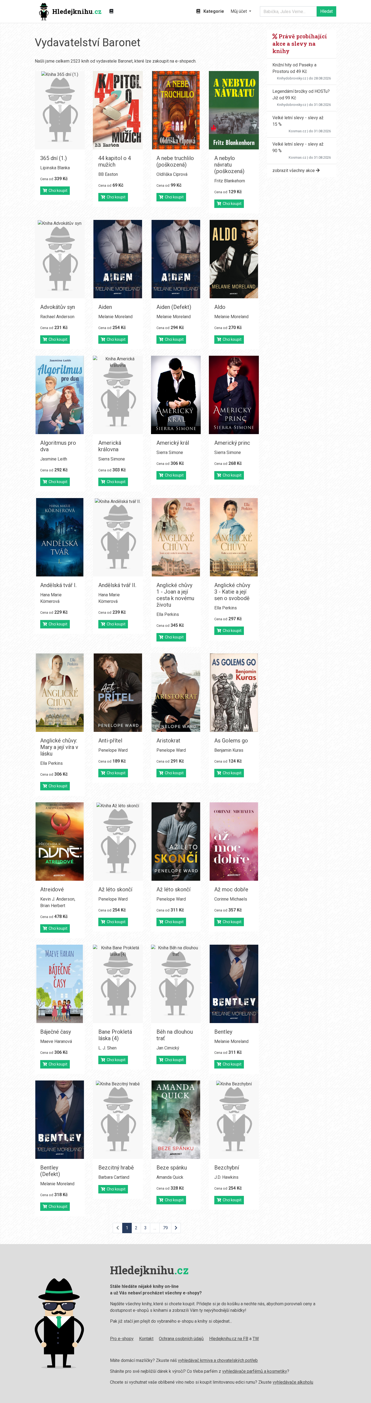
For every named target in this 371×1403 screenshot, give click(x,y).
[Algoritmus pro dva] (60, 395)
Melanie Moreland (115, 316)
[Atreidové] (60, 841)
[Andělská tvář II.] (118, 537)
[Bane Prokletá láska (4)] (118, 984)
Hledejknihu (77, 11)
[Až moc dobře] (234, 841)
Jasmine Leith (53, 459)
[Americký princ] (234, 395)
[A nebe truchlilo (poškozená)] (176, 110)
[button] (240, 11)
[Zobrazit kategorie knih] (111, 11)
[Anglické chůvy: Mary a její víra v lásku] (60, 692)
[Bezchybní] (234, 1119)
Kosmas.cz (297, 131)
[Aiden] (118, 259)
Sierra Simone (111, 459)
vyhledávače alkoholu (293, 1382)
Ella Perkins (167, 614)
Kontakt (146, 1338)
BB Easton (108, 174)
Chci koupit (57, 190)
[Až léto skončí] (118, 841)
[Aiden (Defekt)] (176, 259)
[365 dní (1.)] (60, 110)
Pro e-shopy (122, 1338)
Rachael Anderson (57, 316)
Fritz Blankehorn (229, 180)
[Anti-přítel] (118, 692)
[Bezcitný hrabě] (118, 1119)
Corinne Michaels (230, 899)
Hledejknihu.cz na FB (228, 1338)
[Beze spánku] (176, 1119)
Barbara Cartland (113, 1177)
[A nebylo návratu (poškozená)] (234, 110)
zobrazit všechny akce (294, 170)
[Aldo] (234, 259)
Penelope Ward (113, 750)
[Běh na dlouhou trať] (176, 984)
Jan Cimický (167, 1048)
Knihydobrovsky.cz (291, 78)
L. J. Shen (107, 1048)
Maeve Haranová (56, 1041)
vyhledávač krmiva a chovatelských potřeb (218, 1360)
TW (256, 1338)
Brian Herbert (52, 905)
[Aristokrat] (176, 692)
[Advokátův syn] (60, 259)
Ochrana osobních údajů (181, 1338)
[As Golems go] (234, 692)
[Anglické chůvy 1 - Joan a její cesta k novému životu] (176, 537)
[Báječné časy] (60, 984)
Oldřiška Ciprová (171, 174)
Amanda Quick (169, 1177)
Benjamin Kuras (228, 750)
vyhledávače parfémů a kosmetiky (254, 1371)
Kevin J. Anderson (57, 899)
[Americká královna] (118, 395)
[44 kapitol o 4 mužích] (118, 110)
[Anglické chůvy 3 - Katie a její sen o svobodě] (234, 537)
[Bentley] (234, 984)
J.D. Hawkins (226, 1177)
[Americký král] (176, 395)
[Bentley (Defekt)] (60, 1119)
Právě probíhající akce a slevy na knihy (299, 43)
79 (165, 1227)
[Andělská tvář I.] (60, 537)
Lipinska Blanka (55, 167)
